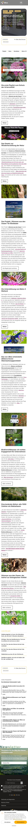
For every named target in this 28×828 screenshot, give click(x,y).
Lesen (6, 28)
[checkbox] (3, 74)
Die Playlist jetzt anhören (10, 268)
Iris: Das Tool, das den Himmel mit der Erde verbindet (12, 645)
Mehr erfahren (7, 483)
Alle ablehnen (7, 822)
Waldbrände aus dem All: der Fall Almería (12, 654)
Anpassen (14, 825)
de (14, 795)
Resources (3, 805)
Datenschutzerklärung (17, 819)
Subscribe (7, 70)
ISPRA (24, 232)
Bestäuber (16, 51)
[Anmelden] (21, 2)
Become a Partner (5, 802)
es (19, 795)
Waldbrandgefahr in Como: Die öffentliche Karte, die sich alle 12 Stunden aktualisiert (12, 635)
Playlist (4, 51)
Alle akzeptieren (20, 822)
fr (16, 795)
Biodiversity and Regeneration (8, 799)
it (9, 795)
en (12, 795)
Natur (9, 51)
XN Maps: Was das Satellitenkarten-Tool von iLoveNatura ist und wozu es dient (13, 640)
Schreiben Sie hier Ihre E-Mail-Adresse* (13, 64)
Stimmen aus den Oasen (15, 96)
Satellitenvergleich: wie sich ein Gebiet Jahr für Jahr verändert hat (13, 658)
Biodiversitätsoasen (6, 470)
